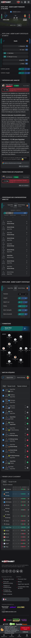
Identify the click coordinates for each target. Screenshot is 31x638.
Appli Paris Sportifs (23, 584)
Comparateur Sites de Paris (23, 587)
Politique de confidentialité (7, 590)
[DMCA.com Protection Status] (12, 624)
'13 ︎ (27, 49)
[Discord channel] (21, 571)
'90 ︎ (27, 63)
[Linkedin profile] (17, 571)
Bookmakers (11, 636)
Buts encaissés (7, 314)
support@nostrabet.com (9, 611)
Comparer (19, 636)
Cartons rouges (5, 73)
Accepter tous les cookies (25, 628)
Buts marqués (7, 310)
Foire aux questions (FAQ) (8, 582)
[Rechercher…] (22, 2)
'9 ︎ (27, 46)
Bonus (27, 636)
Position (5, 294)
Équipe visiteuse (22, 386)
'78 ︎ (27, 60)
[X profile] (6, 571)
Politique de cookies (9, 633)
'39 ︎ (5, 56)
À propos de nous (8, 579)
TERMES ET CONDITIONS (7, 586)
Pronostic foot (4, 636)
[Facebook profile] (3, 571)
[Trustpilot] (9, 620)
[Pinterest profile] (10, 571)
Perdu (5, 306)
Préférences (25, 631)
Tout (4, 386)
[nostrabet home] (8, 561)
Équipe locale (11, 386)
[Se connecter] (25, 2)
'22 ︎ (5, 53)
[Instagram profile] (14, 571)
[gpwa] (16, 620)
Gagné (5, 298)
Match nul (6, 302)
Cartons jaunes (5, 69)
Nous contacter (7, 594)
